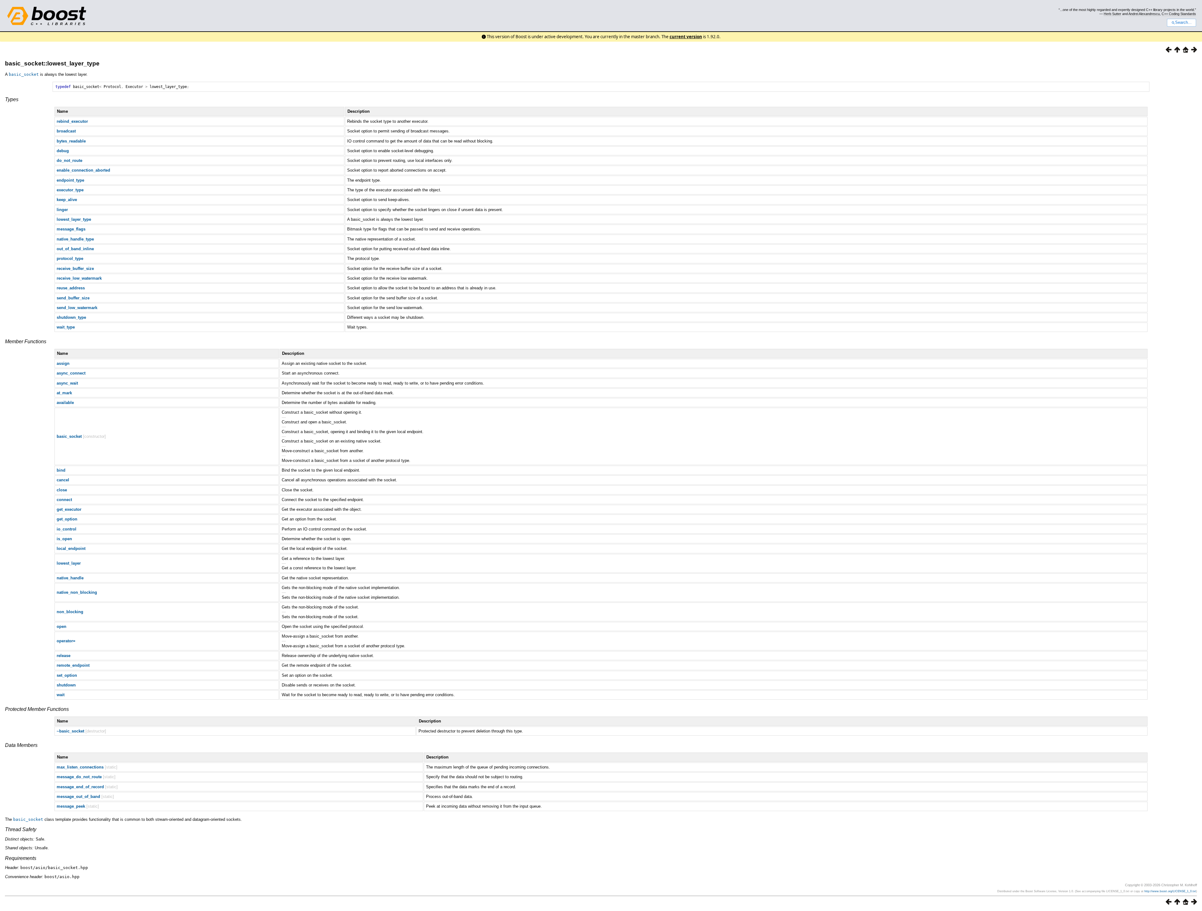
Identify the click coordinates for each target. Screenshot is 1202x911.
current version (686, 36)
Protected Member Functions (37, 709)
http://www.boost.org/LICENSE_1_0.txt (1170, 891)
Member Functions (25, 341)
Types (11, 99)
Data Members (21, 745)
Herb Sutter (1112, 14)
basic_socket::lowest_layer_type (52, 63)
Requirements (20, 858)
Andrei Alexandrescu (1144, 14)
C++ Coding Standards (1179, 14)
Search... (1183, 22)
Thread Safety (20, 829)
